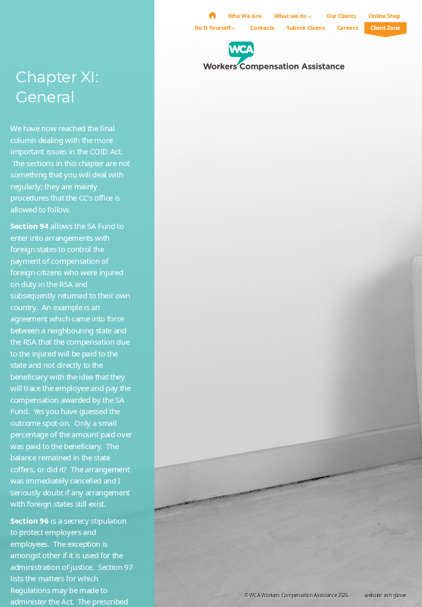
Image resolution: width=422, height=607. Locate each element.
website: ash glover (386, 595)
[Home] (212, 16)
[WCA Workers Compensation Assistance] (274, 60)
